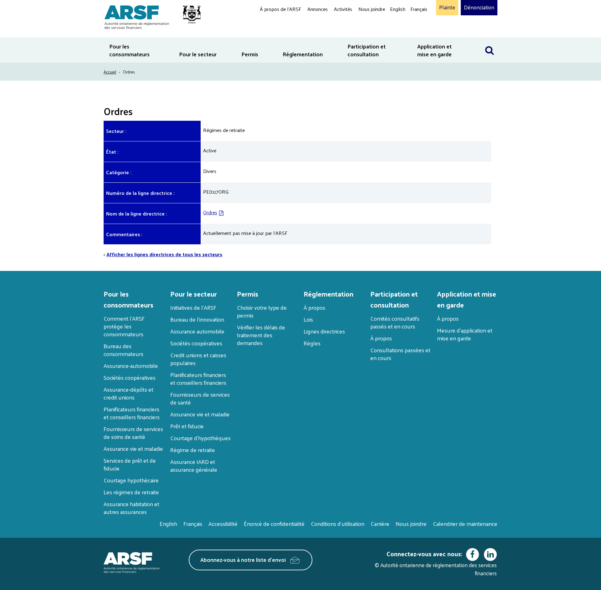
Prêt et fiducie (187, 426)
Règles (312, 343)
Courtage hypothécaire (131, 480)
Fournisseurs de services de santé (200, 398)
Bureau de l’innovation (197, 319)
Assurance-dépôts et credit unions (128, 393)
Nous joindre (371, 8)
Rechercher (489, 41)
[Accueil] (149, 16)
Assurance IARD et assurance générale (193, 465)
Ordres (210, 212)
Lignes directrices (324, 331)
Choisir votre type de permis (262, 311)
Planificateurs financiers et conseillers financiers (132, 413)
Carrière (380, 523)
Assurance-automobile (131, 365)
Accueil (110, 71)
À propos (314, 307)
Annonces (317, 8)
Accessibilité (223, 523)
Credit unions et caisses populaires (198, 359)
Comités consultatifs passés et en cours (394, 322)
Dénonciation (479, 7)
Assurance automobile (197, 331)
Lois (308, 319)
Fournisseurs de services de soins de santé (133, 432)
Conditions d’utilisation (337, 523)
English (397, 8)
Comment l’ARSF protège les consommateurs (124, 326)
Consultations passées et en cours (400, 354)
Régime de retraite (192, 450)
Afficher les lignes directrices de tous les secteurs (164, 254)
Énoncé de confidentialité (274, 523)
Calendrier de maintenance (465, 523)
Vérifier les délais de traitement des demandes (261, 335)
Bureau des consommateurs (123, 350)
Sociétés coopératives (130, 377)
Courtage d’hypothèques (200, 438)
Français (418, 8)
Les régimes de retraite (131, 492)
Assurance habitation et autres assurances (131, 508)
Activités (343, 8)
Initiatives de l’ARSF (193, 307)
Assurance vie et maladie (133, 448)
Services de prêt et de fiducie (130, 464)
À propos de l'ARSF (280, 8)
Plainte (447, 7)
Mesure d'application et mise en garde (464, 334)
